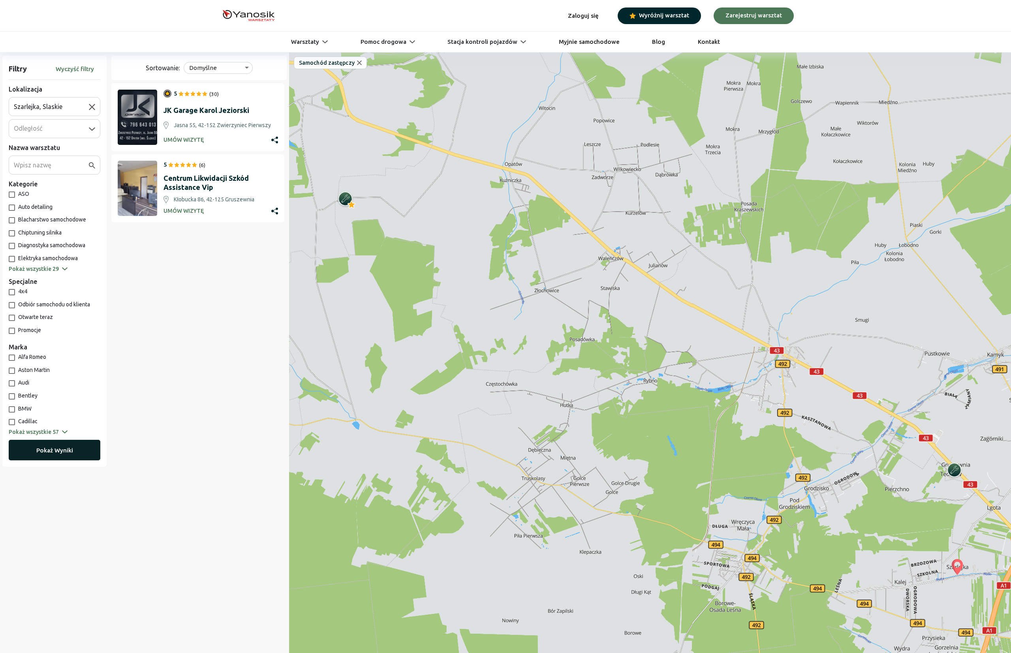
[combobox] (51, 106)
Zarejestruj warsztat (753, 15)
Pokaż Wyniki (54, 450)
